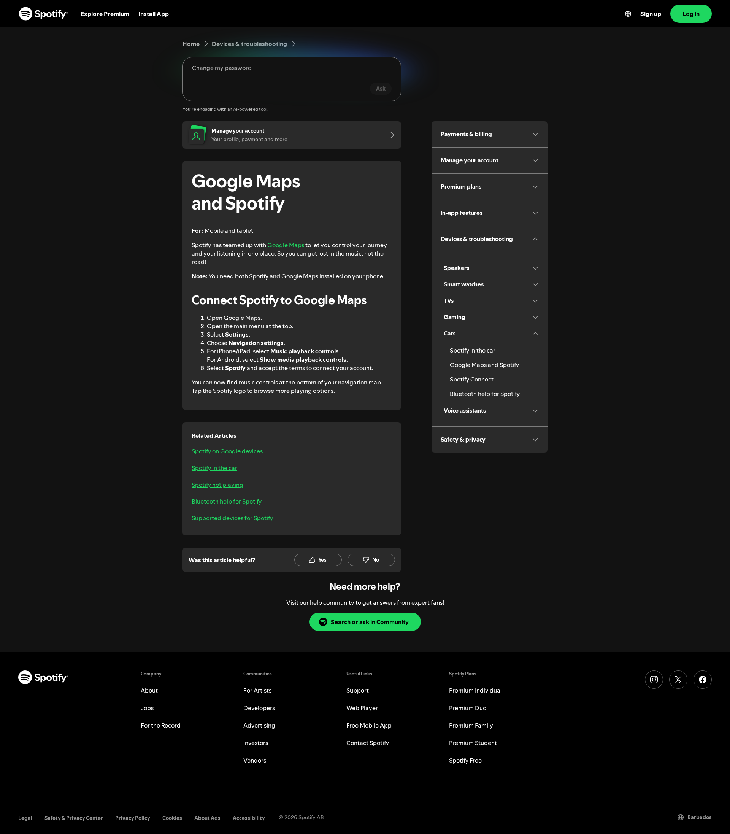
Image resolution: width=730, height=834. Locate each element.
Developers (259, 708)
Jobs (147, 708)
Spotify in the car (214, 468)
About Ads (207, 818)
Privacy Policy (132, 818)
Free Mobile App (369, 725)
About (149, 690)
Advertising (259, 725)
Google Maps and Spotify (484, 365)
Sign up (650, 14)
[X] (678, 679)
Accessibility (249, 818)
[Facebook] (703, 679)
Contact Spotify (367, 743)
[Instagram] (654, 679)
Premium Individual (475, 690)
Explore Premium (105, 14)
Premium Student (473, 743)
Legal (25, 818)
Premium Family (471, 725)
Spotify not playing (217, 484)
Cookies (172, 818)
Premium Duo (467, 708)
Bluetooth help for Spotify (227, 501)
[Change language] (628, 14)
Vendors (254, 760)
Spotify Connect (472, 379)
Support (357, 690)
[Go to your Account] (389, 135)
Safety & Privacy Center (73, 818)
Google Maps (285, 245)
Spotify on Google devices (227, 451)
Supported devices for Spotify (232, 518)
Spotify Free (465, 760)
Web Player (362, 708)
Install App (153, 14)
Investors (255, 743)
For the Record (161, 725)
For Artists (257, 690)
